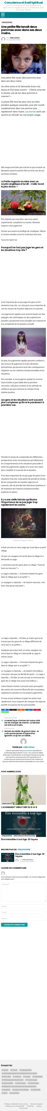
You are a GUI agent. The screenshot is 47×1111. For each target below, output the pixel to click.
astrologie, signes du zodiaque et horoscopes (20, 1073)
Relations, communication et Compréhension (20, 1086)
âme (5, 1093)
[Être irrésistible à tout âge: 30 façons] (23, 824)
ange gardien (26, 1070)
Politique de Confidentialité (14, 1106)
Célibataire (38, 1077)
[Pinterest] (37, 710)
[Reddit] (21, 710)
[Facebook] (5, 710)
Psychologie (34, 1083)
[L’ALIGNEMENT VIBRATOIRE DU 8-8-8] (23, 790)
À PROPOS (30, 1106)
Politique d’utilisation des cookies (16, 1104)
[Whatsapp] (5, 712)
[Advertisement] (17, 969)
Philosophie (7, 836)
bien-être (7, 1077)
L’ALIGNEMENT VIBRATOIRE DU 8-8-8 (19, 807)
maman (32, 111)
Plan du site (23, 1108)
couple (27, 1077)
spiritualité (36, 1090)
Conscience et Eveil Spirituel (23, 3)
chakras (18, 1077)
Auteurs (39, 1106)
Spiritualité (7, 804)
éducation (15, 1093)
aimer (6, 1070)
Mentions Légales (36, 1104)
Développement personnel (13, 1080)
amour (14, 1070)
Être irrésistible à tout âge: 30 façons (19, 839)
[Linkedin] (29, 710)
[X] (13, 710)
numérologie (32, 1080)
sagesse (7, 1090)
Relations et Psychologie (24, 836)
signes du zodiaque (21, 1090)
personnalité (8, 1083)
